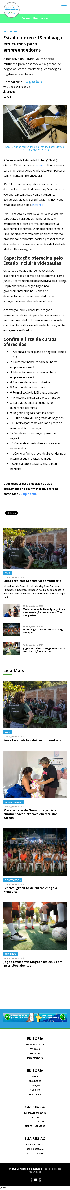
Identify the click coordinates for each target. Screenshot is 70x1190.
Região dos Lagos (35, 1144)
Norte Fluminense (35, 1126)
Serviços (35, 1085)
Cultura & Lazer (35, 1044)
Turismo (35, 1089)
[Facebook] (30, 82)
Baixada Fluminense (35, 1113)
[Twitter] (33, 82)
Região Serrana (35, 1149)
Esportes (35, 1053)
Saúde (35, 1076)
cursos (39, 165)
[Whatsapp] (26, 82)
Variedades (35, 1094)
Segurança (35, 1081)
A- (4, 97)
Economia (35, 1049)
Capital (35, 1117)
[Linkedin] (37, 82)
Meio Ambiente (35, 1058)
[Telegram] (41, 82)
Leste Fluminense (35, 1121)
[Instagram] (31, 1180)
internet (37, 205)
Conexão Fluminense (11, 10)
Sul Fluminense (35, 1153)
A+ (9, 97)
